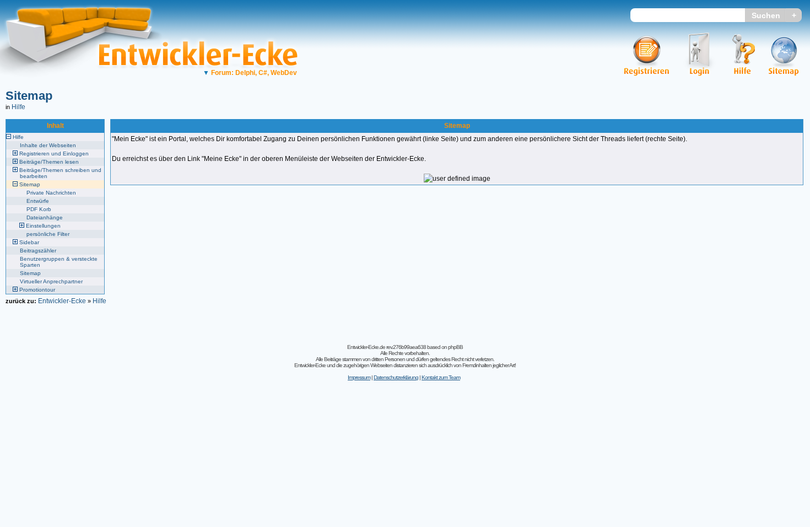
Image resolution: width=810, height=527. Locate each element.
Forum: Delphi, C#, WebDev (250, 73)
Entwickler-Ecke (62, 301)
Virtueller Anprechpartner (51, 281)
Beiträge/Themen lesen (49, 162)
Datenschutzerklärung (396, 377)
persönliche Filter (47, 234)
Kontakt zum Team (441, 377)
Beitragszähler (38, 251)
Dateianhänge (44, 217)
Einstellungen (43, 226)
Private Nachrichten (51, 193)
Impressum (359, 377)
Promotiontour (37, 290)
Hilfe (18, 107)
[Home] (87, 85)
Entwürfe (37, 201)
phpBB (455, 347)
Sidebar (29, 242)
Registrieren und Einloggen (54, 153)
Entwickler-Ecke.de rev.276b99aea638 (386, 347)
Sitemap (29, 96)
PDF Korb (38, 209)
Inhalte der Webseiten (48, 145)
